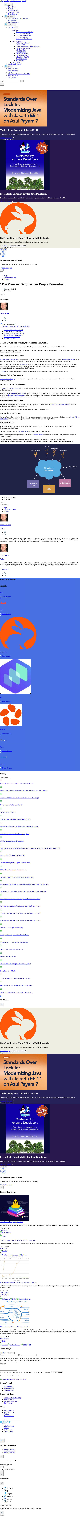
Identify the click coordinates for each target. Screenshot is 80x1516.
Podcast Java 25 (9, 1388)
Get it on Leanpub (6, 201)
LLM (25, 1345)
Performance (15, 1255)
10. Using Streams (21, 59)
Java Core (5, 1255)
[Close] (2, 1004)
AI (30, 1345)
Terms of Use (8, 1429)
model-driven (23, 364)
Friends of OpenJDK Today (12, 1398)
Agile (5, 276)
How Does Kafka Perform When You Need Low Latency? (18, 1282)
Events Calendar (9, 1399)
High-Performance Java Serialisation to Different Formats (17, 1240)
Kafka (14, 1299)
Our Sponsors (8, 1403)
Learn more (4, 569)
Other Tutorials (16, 62)
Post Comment (58, 1372)
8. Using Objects (21, 52)
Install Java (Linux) (22, 37)
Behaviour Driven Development (14, 333)
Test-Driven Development (19, 393)
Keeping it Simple (23, 431)
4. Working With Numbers (24, 48)
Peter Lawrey (4, 1292)
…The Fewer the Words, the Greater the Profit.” (15, 326)
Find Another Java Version (24, 39)
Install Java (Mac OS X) (23, 35)
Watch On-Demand (6, 138)
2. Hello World (20, 45)
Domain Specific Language (16, 395)
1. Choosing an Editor (22, 43)
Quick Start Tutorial (18, 41)
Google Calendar (9, 1451)
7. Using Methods (21, 55)
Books (4, 1236)
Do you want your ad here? (18, 245)
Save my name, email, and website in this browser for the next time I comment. (26, 1372)
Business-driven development (9, 359)
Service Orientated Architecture (59, 404)
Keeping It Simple (9, 338)
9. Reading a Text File (22, 57)
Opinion (6, 279)
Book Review (6, 1232)
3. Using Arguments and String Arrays (27, 46)
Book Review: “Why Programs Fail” (11, 1222)
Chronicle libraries (37, 434)
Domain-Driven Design (7, 379)
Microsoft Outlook (9, 1449)
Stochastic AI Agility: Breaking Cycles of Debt (14, 1326)
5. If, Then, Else (21, 50)
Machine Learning (15, 1345)
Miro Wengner (4, 1338)
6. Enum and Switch (22, 53)
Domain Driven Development (13, 331)
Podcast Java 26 (9, 1387)
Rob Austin (3, 1248)
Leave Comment (9, 1353)
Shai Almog (3, 1230)
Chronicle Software (10, 278)
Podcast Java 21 (9, 1390)
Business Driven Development (13, 330)
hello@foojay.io (9, 1426)
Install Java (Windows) (23, 33)
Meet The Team (9, 1412)
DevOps (23, 1255)
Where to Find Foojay (10, 1401)
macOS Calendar (9, 1452)
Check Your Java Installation (24, 32)
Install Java (15, 30)
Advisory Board (9, 1416)
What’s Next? (20, 60)
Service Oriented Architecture (13, 335)
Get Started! (4, 245)
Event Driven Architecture (12, 337)
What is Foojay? (9, 1410)
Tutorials (4, 1251)
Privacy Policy (8, 1431)
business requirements (68, 359)
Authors (6, 1414)
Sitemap (6, 1428)
